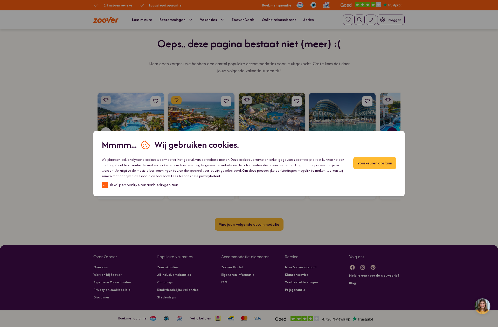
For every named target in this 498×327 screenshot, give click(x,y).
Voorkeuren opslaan (374, 163)
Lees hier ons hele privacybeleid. (196, 175)
